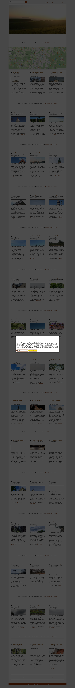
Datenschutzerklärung (41, 340)
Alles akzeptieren (32, 350)
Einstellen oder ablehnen (22, 350)
